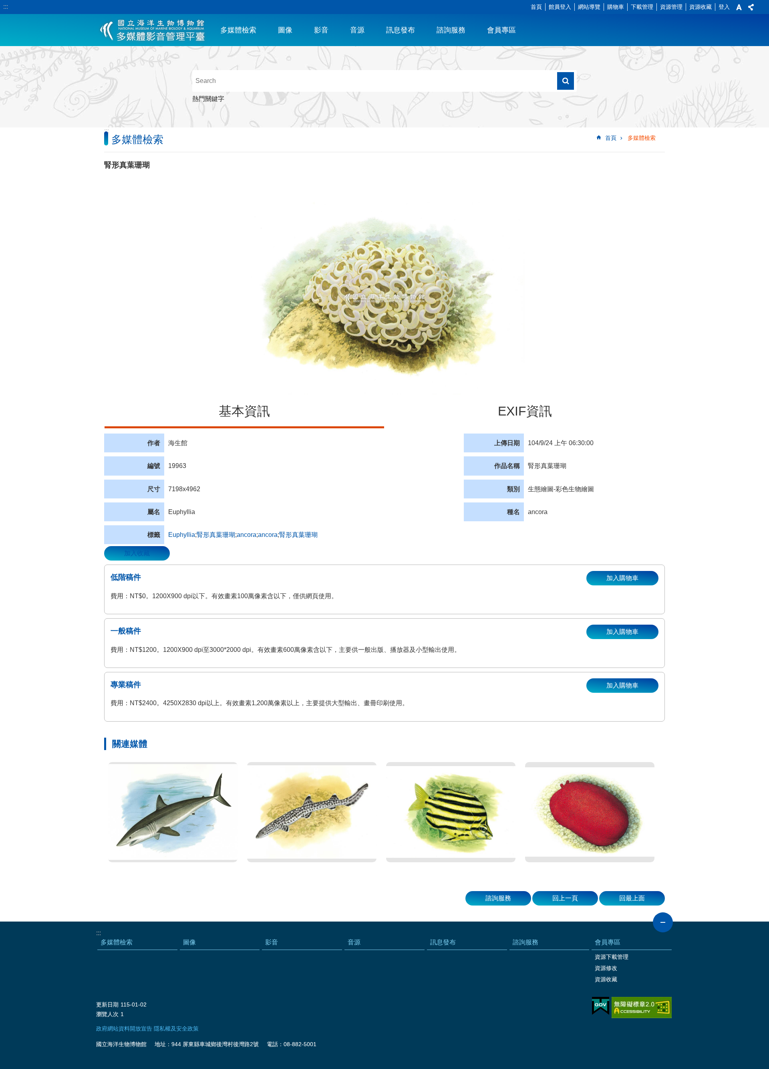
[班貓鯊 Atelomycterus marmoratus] (311, 812)
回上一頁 (565, 898)
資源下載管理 (611, 957)
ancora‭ (268, 534)
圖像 (285, 30)
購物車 (615, 7)
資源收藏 (700, 7)
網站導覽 (589, 7)
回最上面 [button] (632, 898)
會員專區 (501, 30)
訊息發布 (400, 30)
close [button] (663, 922)
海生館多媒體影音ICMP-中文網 (152, 30)
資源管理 (671, 7)
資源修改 (606, 968)
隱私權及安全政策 (176, 1028)
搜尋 (565, 81)
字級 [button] (739, 7)
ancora (246, 534)
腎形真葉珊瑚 (216, 534)
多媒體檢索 (238, 30)
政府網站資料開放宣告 (124, 1028)
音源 (357, 30)
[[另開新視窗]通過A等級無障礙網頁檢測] (642, 1007)
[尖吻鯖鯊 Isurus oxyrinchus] (173, 812)
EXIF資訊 (525, 411)
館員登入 (560, 7)
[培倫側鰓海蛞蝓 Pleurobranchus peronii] (589, 812)
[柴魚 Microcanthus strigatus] (450, 812)
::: (5, 6)
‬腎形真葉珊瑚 (298, 534)
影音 (321, 30)
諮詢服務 (451, 30)
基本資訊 (244, 411)
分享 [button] (751, 7)
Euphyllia (181, 534)
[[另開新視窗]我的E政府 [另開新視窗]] (600, 1006)
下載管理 (642, 7)
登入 (724, 7)
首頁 (536, 7)
